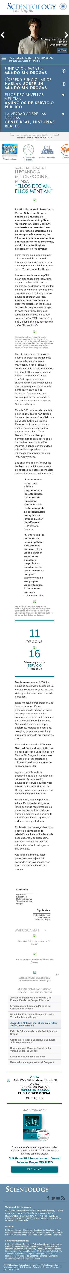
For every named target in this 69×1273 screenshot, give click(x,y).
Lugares (57, 1235)
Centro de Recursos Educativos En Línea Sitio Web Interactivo (32, 1041)
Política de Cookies (41, 1267)
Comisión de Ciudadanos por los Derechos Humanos (32, 1257)
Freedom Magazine (27, 1251)
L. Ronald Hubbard (13, 1230)
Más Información (35, 1235)
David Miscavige (21, 1246)
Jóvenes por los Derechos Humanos (31, 1256)
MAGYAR (34, 1216)
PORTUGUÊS (22, 1221)
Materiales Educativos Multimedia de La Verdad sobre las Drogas (32, 1015)
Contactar (48, 1235)
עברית (21, 1213)
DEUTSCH (25, 1216)
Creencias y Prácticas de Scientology (39, 1230)
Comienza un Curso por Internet (43, 1246)
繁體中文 (49, 1213)
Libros (8, 1235)
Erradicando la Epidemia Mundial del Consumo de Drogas (30, 1007)
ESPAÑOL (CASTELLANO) (36, 1218)
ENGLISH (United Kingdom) (43, 1210)
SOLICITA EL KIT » (34, 1169)
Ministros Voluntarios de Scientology (20, 1249)
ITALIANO (9, 1221)
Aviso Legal (14, 1269)
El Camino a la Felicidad (28, 158)
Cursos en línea (19, 1235)
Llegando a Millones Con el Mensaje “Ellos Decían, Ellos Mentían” (33, 1024)
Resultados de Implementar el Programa (32, 1062)
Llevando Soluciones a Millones (27, 1056)
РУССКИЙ (39, 1213)
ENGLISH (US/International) (17, 1210)
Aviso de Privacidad (22, 1267)
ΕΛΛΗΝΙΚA (54, 1218)
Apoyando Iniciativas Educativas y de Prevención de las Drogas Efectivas (30, 999)
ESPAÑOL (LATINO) (14, 1218)
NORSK (43, 1216)
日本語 (30, 1213)
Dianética (27, 1244)
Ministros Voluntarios (32, 1232)
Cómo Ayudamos (10, 159)
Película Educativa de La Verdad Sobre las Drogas (33, 1032)
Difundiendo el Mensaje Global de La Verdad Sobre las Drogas (30, 1049)
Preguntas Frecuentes (52, 1232)
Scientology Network (42, 1244)
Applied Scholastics (47, 158)
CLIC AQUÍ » (34, 1098)
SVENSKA (53, 1216)
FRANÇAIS (11, 1213)
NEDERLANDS (11, 1216)
